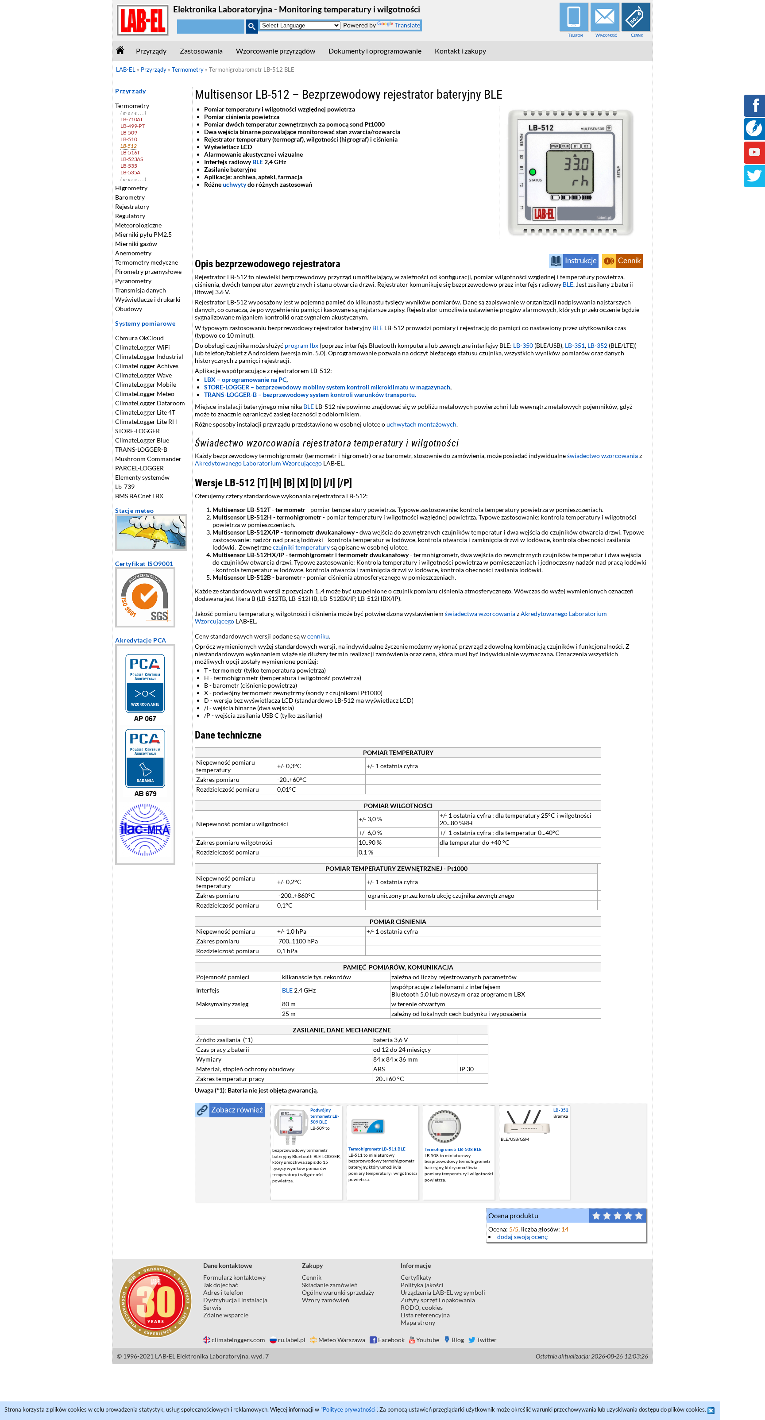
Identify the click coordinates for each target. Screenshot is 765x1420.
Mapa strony (418, 1322)
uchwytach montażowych (421, 424)
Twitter (487, 1339)
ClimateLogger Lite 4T (145, 412)
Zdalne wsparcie (225, 1315)
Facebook (391, 1339)
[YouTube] (754, 158)
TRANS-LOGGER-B (141, 449)
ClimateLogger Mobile (145, 384)
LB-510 (128, 139)
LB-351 (575, 345)
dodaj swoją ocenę (522, 1236)
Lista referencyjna (425, 1315)
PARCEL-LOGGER (139, 468)
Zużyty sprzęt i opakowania (438, 1300)
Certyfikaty (416, 1277)
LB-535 (128, 165)
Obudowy (128, 308)
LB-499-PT (132, 126)
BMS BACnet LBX (139, 496)
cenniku (318, 636)
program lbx (301, 345)
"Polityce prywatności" (349, 1409)
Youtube (427, 1339)
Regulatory (130, 215)
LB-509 (128, 132)
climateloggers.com (238, 1339)
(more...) (133, 113)
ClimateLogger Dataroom (150, 403)
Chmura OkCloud (139, 338)
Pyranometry (133, 281)
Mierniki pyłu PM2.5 (143, 234)
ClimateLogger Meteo (144, 393)
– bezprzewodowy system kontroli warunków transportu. (310, 394)
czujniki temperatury (301, 547)
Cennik (637, 35)
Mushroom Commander (148, 458)
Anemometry (133, 253)
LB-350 (523, 345)
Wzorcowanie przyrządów (275, 50)
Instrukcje (581, 260)
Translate (407, 25)
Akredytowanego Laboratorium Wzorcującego (258, 463)
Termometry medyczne (146, 262)
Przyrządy (151, 50)
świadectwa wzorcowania (480, 613)
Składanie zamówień (330, 1285)
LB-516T (130, 152)
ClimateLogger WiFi (142, 347)
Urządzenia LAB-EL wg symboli (443, 1292)
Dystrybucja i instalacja (235, 1300)
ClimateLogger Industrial (149, 356)
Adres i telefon (223, 1292)
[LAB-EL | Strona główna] (143, 34)
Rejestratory (132, 206)
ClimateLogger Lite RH (146, 421)
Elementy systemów (142, 477)
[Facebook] (754, 111)
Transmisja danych (140, 290)
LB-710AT (131, 119)
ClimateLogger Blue (142, 440)
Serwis (212, 1307)
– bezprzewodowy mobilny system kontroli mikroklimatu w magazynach (327, 387)
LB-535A (130, 172)
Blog (458, 1339)
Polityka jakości (422, 1285)
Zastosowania (201, 50)
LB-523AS (131, 159)
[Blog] (754, 134)
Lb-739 (125, 486)
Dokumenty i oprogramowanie (374, 50)
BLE (257, 161)
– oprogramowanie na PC (245, 379)
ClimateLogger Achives (146, 365)
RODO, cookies (422, 1307)
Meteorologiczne (138, 225)
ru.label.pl (291, 1339)
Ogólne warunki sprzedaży (338, 1292)
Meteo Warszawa (341, 1339)
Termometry (132, 105)
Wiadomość (606, 35)
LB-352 (597, 345)
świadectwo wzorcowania (602, 455)
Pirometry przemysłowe (148, 271)
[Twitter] (754, 181)
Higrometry (131, 188)
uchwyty (234, 184)
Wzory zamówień (325, 1300)
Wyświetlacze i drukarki (148, 299)
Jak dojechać (220, 1285)
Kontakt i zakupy (460, 50)
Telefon (575, 35)
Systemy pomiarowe (145, 323)
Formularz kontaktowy (234, 1277)
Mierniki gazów (136, 243)
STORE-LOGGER (137, 431)
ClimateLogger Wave (143, 375)
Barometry (130, 197)
